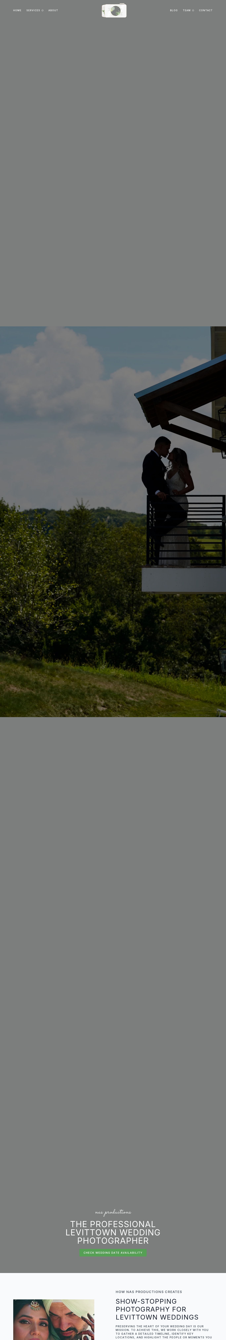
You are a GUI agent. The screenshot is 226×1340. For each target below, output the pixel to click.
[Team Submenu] (192, 10)
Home (17, 10)
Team (187, 10)
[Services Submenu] (42, 10)
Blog (174, 10)
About (53, 10)
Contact (206, 10)
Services (33, 10)
